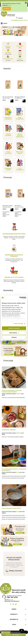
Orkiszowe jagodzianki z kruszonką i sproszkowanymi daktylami (12, 391)
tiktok (16, 604)
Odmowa (14, 337)
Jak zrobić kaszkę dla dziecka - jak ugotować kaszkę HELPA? (14, 469)
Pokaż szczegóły (18, 323)
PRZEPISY (18, 393)
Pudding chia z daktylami (8, 429)
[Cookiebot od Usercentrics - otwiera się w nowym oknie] (19, 298)
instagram (13, 604)
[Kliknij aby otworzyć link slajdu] (14, 32)
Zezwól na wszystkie (14, 328)
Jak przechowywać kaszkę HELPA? (11, 508)
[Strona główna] (8, 14)
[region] (14, 31)
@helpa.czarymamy (15, 571)
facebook (10, 604)
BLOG (17, 472)
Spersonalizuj (13, 332)
